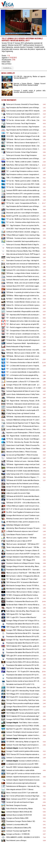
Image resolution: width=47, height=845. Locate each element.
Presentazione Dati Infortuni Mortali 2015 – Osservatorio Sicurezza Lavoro (23, 570)
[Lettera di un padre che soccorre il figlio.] (3, 494)
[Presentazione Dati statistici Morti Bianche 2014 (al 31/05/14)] (3, 659)
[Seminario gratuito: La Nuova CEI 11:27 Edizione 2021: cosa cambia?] (3, 382)
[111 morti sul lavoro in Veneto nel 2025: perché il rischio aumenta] (3, 118)
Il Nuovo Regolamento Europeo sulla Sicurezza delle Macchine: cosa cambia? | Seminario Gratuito (23, 200)
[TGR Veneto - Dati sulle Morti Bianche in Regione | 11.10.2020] (3, 478)
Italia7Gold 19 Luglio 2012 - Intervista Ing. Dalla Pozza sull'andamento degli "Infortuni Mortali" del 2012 (23, 729)
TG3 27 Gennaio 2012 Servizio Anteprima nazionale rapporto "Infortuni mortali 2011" (23, 754)
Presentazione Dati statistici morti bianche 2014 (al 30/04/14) (23, 665)
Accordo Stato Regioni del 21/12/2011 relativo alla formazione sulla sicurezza (23, 748)
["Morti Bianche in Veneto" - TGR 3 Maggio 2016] (3, 561)
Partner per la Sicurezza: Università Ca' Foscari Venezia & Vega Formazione (23, 104)
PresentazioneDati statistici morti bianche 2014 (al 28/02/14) (23, 678)
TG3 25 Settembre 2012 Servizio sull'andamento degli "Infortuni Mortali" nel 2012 (23, 716)
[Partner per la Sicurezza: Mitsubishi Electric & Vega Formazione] (3, 245)
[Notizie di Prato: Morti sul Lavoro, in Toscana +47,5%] (3, 599)
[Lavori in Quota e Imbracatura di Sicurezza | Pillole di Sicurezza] (3, 430)
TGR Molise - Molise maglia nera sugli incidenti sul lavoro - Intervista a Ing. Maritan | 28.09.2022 (23, 295)
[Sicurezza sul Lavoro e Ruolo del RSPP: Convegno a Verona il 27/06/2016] (3, 554)
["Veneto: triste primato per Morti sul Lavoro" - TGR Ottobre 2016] (3, 548)
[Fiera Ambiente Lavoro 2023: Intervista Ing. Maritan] (3, 210)
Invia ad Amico (6, 64)
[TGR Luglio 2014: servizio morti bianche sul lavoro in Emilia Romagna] (3, 656)
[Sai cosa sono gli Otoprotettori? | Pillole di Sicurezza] (3, 455)
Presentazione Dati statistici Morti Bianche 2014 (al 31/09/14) (23, 643)
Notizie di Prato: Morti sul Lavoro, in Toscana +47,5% (22, 598)
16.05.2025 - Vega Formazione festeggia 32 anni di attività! (23, 136)
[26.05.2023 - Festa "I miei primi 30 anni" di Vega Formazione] (3, 229)
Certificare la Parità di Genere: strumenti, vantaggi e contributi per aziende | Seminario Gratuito (23, 232)
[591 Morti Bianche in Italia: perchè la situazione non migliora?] (3, 522)
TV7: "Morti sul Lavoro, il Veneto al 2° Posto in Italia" (22, 579)
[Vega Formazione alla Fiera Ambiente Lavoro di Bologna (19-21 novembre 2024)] (3, 159)
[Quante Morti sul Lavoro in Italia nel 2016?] (3, 541)
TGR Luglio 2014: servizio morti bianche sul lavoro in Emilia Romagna (23, 656)
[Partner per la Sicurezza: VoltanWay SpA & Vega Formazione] (3, 248)
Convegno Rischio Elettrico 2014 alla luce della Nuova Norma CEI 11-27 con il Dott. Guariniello (23, 662)
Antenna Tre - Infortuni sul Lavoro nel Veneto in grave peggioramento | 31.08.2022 (23, 305)
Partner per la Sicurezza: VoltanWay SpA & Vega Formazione (23, 248)
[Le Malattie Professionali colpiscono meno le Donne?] (3, 532)
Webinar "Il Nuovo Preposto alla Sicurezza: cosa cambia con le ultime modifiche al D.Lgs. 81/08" (23, 350)
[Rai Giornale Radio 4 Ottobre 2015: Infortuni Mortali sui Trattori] (3, 605)
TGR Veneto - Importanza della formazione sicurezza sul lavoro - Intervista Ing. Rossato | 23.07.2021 (23, 417)
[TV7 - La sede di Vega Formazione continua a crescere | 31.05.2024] (3, 172)
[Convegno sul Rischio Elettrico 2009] (3, 819)
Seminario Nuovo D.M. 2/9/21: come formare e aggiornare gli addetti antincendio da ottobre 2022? (23, 286)
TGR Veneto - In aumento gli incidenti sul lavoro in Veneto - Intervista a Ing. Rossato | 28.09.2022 (23, 292)
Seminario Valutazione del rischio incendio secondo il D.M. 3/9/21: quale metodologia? (23, 289)
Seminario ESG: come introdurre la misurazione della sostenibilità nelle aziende (23, 270)
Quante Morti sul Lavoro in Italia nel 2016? (19, 541)
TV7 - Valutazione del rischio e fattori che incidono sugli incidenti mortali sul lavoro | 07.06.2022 (23, 321)
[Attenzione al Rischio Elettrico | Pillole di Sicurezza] (3, 452)
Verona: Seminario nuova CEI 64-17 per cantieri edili (22, 793)
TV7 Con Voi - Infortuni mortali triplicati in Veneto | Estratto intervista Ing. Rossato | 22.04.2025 (23, 146)
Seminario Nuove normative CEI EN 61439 (19, 815)
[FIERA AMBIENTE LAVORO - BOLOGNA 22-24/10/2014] (3, 838)
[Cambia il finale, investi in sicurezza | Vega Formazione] (3, 127)
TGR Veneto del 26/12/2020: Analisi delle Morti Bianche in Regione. (23, 468)
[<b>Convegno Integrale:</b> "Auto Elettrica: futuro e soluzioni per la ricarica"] (3, 723)
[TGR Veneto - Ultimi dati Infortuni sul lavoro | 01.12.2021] (3, 388)
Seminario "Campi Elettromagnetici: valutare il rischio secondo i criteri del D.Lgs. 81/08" (23, 735)
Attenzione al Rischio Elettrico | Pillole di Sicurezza (21, 452)
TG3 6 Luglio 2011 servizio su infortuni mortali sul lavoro (23, 773)
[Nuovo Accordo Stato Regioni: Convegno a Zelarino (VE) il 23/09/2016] (3, 551)
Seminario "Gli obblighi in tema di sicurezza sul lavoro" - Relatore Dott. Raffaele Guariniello (23, 732)
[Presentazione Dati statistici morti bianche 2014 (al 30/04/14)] (3, 666)
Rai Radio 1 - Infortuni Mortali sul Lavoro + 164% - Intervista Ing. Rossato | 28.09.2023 (23, 299)
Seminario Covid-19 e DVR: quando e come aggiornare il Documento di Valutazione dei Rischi (23, 458)
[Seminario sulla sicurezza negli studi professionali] (3, 784)
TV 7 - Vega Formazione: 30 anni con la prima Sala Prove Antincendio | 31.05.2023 (23, 225)
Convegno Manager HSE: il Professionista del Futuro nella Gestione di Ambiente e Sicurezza (23, 426)
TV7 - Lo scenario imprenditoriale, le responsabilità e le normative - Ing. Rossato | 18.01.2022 (23, 372)
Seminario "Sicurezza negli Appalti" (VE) (18, 831)
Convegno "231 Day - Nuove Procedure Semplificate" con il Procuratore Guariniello (23, 640)
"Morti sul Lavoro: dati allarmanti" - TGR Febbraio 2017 (22, 544)
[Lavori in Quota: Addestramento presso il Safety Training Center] (3, 395)
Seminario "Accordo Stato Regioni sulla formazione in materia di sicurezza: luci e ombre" (23, 745)
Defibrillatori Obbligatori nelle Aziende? (18, 525)
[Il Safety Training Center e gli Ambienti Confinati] (3, 414)
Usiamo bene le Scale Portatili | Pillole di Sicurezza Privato (23, 445)
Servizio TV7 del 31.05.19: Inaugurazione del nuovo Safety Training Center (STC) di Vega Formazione (23, 487)
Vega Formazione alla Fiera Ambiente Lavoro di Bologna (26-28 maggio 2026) (23, 107)
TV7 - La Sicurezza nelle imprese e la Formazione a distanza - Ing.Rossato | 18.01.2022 (23, 369)
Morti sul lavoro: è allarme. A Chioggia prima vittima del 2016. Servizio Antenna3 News (23, 576)
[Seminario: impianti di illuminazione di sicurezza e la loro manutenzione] (3, 777)
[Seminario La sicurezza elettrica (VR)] (3, 825)
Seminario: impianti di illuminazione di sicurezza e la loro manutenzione (23, 777)
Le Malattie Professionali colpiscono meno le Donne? (22, 531)
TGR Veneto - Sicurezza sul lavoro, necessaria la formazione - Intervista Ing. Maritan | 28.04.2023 (23, 238)
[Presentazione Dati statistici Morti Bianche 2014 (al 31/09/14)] (3, 643)
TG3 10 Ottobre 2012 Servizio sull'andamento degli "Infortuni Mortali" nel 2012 (23, 713)
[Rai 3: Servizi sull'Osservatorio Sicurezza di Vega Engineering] (3, 796)
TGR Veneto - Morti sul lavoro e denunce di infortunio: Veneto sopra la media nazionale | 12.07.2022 (23, 308)
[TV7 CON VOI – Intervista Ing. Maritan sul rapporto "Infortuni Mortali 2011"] (3, 742)
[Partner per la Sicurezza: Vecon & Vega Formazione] (3, 156)
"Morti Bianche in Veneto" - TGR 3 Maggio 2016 (20, 560)
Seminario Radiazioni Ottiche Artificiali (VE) (19, 812)
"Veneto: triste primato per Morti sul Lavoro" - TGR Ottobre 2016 (23, 547)
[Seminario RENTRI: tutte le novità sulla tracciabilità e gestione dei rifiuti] (3, 191)
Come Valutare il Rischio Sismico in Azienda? (19, 534)
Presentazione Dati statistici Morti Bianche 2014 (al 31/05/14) (23, 659)
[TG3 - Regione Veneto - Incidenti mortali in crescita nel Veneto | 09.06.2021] (3, 436)
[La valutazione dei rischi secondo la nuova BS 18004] (3, 764)
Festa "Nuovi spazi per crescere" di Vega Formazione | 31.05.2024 (23, 168)
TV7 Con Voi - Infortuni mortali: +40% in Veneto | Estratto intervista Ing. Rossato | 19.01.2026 (23, 120)
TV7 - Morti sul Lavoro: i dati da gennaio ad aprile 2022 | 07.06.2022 (23, 324)
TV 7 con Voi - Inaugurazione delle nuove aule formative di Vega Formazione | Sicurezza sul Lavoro (23, 337)
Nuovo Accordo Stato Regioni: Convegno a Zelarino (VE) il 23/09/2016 (23, 550)
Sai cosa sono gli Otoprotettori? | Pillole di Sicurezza (22, 455)
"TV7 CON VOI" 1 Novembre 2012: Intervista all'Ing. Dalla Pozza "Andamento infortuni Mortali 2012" (23, 687)
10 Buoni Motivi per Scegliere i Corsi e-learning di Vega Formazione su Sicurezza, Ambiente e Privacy (23, 235)
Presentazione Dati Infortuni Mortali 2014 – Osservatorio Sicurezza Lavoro (23, 633)
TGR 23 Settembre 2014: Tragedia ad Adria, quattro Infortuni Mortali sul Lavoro (23, 646)
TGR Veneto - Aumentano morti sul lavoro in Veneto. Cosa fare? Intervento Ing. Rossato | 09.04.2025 (23, 149)
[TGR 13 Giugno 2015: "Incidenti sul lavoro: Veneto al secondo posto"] (3, 627)
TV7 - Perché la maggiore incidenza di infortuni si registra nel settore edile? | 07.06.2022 (23, 327)
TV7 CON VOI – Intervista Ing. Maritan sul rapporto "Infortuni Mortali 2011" (23, 742)
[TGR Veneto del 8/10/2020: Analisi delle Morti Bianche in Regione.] (3, 481)
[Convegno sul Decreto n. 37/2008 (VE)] (3, 835)
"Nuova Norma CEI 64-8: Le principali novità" (23, 710)
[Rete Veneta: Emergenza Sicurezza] (3, 806)
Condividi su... (7, 68)
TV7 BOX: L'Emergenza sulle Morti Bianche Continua (22, 595)
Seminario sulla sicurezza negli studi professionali (21, 783)
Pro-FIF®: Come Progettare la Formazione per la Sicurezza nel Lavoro (23, 512)
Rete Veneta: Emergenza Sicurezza (16, 805)
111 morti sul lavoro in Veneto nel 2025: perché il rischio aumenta (23, 117)
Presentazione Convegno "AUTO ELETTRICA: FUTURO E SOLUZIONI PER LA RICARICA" (23, 726)
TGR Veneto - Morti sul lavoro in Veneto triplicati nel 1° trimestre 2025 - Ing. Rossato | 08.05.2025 (23, 143)
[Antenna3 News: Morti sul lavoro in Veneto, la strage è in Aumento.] (3, 592)
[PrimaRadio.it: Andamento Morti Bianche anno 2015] (3, 602)
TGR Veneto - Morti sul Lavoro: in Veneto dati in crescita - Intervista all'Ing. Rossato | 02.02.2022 (23, 356)
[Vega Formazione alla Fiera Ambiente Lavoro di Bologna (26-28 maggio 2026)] (3, 108)
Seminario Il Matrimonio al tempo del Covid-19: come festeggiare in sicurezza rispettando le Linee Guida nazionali (23, 420)
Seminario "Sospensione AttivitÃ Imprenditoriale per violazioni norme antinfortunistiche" (23, 343)
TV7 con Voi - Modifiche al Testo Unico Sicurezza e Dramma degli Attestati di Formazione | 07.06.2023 (23, 219)
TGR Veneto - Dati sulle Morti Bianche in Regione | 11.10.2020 (23, 477)
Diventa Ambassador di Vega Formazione (18, 346)
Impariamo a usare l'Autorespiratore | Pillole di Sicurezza (23, 432)
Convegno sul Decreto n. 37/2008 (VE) (18, 834)
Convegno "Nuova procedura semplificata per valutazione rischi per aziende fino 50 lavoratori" (23, 703)
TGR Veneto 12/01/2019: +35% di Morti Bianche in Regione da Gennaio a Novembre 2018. (23, 503)
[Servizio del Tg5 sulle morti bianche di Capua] (3, 803)
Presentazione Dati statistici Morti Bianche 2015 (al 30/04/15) (23, 624)
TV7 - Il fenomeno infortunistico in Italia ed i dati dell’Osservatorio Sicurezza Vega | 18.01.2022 (23, 362)
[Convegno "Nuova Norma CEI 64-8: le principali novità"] (3, 707)
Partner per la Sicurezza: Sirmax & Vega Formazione (21, 152)
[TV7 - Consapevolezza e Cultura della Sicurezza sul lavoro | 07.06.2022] (3, 331)
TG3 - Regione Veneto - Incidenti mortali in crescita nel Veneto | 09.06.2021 (23, 436)
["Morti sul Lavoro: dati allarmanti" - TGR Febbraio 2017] (3, 545)
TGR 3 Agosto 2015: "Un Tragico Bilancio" (19, 614)
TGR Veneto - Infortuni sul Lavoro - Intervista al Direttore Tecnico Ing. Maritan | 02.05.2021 (23, 461)
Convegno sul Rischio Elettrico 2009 (17, 818)
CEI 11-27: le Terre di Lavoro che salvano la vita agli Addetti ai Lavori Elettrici (23, 509)
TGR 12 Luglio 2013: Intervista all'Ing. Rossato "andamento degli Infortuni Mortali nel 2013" (23, 691)
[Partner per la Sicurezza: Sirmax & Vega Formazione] (3, 153)
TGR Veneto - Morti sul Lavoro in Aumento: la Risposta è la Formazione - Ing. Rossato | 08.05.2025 (23, 139)
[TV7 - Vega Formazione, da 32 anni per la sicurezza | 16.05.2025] (3, 134)
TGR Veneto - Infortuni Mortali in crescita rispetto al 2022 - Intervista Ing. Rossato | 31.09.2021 (23, 410)
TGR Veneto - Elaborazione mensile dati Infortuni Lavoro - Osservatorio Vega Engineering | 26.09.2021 (23, 404)
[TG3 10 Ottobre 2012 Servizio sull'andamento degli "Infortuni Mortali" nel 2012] (3, 713)
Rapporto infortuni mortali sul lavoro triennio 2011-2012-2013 (23, 681)
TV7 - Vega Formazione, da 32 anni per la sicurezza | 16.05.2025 (23, 133)
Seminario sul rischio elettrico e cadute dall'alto (20, 770)
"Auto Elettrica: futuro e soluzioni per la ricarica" (23, 722)
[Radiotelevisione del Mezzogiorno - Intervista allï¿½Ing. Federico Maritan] (3, 787)
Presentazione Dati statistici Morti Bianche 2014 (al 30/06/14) (23, 652)
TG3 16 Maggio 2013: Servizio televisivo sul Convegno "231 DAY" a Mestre (23, 694)
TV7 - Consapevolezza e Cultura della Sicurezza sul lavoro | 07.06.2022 (23, 331)
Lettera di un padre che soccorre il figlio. (18, 493)
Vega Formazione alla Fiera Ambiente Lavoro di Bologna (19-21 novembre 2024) (23, 158)
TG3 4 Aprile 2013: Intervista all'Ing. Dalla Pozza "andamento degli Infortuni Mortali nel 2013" (23, 700)
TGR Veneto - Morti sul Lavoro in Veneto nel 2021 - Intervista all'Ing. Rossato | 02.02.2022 (23, 353)
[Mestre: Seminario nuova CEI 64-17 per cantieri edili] (3, 800)
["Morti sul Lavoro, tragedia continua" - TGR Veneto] (3, 538)
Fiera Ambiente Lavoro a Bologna (16, 840)
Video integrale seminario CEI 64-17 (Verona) (19, 789)
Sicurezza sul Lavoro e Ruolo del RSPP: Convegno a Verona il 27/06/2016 (23, 554)
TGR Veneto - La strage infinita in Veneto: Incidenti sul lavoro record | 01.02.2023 (23, 273)
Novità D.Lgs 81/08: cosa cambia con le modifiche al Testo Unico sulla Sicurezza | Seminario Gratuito (23, 216)
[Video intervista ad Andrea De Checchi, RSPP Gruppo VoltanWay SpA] (3, 255)
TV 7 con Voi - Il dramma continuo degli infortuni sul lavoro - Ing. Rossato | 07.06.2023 (23, 222)
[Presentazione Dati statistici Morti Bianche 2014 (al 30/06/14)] (3, 653)
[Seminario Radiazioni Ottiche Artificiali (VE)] (3, 812)
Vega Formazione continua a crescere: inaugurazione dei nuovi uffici (23, 174)
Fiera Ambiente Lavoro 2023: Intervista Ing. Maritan (21, 209)
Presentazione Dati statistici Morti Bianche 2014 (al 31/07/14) (23, 649)
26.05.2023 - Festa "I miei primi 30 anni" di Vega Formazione (23, 229)
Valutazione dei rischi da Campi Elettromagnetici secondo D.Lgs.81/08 (23, 738)
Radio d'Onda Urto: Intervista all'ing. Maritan (19, 808)
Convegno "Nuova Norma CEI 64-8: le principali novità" (22, 707)
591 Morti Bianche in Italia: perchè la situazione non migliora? (23, 522)
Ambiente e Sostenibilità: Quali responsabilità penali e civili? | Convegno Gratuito (23, 241)
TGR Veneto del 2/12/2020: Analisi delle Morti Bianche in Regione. (23, 471)
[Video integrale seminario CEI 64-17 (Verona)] (3, 790)
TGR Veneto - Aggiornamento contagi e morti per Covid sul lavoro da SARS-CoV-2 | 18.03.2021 (23, 464)
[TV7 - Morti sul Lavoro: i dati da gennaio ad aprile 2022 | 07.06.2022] (3, 325)
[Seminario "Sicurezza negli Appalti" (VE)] (3, 831)
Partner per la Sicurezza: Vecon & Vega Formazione (21, 155)
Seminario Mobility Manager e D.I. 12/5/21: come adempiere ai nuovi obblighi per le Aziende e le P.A (23, 407)
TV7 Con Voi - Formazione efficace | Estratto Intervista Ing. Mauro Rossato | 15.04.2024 (23, 187)
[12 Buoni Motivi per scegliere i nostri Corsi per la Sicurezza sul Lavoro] (3, 506)
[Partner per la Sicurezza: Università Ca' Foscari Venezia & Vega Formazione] (3, 105)
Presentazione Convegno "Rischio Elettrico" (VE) (20, 821)
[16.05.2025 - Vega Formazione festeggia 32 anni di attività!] (3, 137)
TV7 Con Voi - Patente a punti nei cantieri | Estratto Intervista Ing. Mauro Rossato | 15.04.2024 (23, 181)
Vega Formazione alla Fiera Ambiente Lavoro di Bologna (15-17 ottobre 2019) (23, 483)
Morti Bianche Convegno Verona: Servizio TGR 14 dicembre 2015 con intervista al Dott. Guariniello (23, 589)
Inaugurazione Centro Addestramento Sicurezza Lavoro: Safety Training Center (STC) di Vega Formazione (23, 490)
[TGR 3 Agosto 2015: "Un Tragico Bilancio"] (3, 615)
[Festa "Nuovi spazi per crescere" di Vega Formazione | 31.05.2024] (3, 169)
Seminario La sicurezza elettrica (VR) (17, 824)
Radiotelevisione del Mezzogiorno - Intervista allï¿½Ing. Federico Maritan (23, 786)
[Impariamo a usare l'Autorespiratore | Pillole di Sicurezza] (3, 433)
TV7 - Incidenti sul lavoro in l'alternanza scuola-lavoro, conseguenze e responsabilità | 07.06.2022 (23, 318)
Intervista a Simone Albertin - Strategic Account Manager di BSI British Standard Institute (29, 84)
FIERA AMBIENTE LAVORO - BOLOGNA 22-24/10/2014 (23, 837)
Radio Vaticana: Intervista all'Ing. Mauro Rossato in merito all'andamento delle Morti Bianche (23, 611)
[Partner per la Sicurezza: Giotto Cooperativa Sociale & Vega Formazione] (3, 114)
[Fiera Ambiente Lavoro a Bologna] (3, 841)
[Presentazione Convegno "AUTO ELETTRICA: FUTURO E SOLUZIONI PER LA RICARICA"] (3, 726)
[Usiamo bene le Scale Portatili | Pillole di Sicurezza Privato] (3, 446)
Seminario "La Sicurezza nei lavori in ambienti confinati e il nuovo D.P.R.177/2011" (23, 758)
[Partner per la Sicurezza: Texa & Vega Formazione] (3, 124)
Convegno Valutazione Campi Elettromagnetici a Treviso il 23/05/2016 (23, 557)
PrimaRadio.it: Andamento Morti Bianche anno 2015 (22, 601)
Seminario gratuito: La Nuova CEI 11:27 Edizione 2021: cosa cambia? (23, 381)
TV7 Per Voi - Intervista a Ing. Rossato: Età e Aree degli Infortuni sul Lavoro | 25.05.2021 (23, 442)
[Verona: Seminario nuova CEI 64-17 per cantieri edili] (3, 793)
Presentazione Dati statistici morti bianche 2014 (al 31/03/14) (23, 675)
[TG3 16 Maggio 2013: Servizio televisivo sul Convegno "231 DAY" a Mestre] (3, 694)
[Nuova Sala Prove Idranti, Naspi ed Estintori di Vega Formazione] (3, 267)
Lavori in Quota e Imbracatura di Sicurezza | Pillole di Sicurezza (23, 429)
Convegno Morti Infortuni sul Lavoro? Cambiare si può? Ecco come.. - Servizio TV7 (23, 515)
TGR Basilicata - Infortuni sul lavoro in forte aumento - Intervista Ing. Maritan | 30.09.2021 (23, 397)
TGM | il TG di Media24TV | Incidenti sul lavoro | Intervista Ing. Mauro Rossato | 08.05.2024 (23, 178)
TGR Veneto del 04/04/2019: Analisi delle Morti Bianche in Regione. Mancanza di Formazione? (23, 496)
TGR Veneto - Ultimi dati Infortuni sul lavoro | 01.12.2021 (23, 388)
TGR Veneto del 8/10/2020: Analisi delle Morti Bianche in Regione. (23, 480)
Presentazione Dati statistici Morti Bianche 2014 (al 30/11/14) (23, 636)
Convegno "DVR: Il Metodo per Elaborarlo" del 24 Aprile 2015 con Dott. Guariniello (23, 630)
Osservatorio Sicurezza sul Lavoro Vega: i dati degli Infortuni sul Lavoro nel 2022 (23, 260)
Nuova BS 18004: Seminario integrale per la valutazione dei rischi (23, 767)
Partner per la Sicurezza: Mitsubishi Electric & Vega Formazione (23, 244)
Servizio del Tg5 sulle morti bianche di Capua (20, 802)
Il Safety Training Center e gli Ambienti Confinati (20, 413)
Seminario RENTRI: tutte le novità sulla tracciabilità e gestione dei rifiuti (23, 190)
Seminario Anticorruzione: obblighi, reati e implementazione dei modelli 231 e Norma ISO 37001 (23, 197)
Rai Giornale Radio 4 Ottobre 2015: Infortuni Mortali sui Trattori (23, 605)
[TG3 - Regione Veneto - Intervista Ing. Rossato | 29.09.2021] (3, 401)
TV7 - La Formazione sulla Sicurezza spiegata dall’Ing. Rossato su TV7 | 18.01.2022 (23, 375)
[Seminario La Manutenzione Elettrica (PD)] (3, 828)
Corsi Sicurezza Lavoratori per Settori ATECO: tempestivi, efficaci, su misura (23, 111)
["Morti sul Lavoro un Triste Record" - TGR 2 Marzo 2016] (3, 573)
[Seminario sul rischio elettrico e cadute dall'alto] (3, 771)
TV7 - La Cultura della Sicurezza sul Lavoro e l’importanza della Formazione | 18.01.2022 (23, 366)
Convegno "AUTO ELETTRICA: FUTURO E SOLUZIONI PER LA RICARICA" (23, 719)
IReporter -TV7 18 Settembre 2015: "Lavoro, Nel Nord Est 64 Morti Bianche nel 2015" (23, 608)
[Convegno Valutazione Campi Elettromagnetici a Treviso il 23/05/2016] (3, 557)
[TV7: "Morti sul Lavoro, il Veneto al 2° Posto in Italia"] (3, 580)
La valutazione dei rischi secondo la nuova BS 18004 (22, 764)
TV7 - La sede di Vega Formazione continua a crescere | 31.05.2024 (23, 171)
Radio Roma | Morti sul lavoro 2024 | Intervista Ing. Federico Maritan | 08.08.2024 (23, 165)
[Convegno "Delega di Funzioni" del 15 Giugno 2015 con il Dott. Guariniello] (3, 621)
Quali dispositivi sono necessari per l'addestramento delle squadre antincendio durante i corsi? (23, 264)
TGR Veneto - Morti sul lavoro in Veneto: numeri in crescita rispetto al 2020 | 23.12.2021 (23, 378)
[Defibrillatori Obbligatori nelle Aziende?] (3, 525)
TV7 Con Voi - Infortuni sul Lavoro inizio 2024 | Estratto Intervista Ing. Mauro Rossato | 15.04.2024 (23, 184)
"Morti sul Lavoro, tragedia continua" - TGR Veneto (21, 538)
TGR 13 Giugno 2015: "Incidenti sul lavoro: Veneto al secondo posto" (23, 627)
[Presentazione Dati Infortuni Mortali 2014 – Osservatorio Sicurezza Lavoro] (3, 634)
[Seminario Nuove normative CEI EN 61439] (3, 815)
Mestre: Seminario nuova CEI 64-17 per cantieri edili (22, 799)
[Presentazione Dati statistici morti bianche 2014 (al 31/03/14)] (3, 675)
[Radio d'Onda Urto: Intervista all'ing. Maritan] (3, 809)
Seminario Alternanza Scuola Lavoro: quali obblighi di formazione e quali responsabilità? (23, 280)
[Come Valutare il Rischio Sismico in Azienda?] (3, 535)
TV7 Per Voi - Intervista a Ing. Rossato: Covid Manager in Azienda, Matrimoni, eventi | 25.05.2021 (23, 439)
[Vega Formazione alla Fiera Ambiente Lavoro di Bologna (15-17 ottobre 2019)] (3, 484)
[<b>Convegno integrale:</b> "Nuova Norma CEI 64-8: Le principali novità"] (3, 710)
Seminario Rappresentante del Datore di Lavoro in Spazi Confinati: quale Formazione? (23, 391)
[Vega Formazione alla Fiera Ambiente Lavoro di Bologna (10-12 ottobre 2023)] (3, 207)
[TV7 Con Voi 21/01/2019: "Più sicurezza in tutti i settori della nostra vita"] (3, 500)
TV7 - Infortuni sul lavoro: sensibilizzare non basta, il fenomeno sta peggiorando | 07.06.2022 (23, 334)
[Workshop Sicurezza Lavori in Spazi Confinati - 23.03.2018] (3, 519)
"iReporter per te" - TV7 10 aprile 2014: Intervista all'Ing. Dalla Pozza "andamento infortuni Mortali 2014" (23, 671)
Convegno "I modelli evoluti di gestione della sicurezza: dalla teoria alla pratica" (23, 751)
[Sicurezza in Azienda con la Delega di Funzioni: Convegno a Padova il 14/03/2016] (3, 564)
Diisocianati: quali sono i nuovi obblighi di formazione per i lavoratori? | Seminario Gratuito (23, 213)
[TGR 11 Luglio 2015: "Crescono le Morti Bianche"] (3, 618)
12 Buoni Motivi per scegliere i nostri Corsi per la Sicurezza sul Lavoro (23, 506)
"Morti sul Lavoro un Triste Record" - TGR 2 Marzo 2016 (23, 573)
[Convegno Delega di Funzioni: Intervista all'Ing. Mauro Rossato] (3, 567)
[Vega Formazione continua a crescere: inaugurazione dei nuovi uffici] (3, 175)
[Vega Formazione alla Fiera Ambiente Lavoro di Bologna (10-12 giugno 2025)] (3, 130)
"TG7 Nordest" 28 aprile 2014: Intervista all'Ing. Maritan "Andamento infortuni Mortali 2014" (23, 668)
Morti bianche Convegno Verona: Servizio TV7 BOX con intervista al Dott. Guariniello (23, 585)
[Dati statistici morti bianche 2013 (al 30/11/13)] (3, 685)
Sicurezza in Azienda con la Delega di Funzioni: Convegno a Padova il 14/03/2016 (23, 563)
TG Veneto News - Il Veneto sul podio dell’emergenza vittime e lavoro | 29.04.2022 (23, 340)
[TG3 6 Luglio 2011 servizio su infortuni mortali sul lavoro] (3, 774)
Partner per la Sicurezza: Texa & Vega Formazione (21, 123)
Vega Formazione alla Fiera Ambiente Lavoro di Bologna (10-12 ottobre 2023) (23, 206)
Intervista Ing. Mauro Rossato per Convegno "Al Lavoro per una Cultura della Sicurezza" (23, 528)
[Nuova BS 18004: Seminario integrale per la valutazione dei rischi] (3, 768)
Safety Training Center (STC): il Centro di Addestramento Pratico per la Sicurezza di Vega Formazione (23, 257)
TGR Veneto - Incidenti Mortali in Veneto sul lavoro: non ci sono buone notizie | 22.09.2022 (23, 302)
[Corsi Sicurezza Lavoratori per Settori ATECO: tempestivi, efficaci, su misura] (3, 111)
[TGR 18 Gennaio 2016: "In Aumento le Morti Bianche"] (3, 583)
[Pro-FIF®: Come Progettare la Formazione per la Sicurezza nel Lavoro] (3, 513)
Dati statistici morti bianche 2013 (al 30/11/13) (20, 684)
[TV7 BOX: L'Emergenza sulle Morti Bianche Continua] (3, 596)
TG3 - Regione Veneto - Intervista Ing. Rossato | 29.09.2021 (23, 401)
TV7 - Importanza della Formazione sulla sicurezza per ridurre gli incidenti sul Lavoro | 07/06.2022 (23, 315)
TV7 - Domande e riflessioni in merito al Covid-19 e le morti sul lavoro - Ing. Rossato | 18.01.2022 (23, 359)
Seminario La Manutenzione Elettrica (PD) (18, 828)
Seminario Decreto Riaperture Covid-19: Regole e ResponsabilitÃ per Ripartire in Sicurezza (23, 423)
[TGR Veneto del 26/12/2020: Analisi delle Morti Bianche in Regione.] (3, 468)
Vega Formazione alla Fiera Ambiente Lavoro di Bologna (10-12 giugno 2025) (23, 130)
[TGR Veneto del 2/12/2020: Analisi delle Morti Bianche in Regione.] (3, 471)
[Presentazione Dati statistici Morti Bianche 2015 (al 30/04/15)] (3, 624)
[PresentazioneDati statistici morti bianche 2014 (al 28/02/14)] (3, 678)
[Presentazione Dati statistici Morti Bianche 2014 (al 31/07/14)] (3, 650)
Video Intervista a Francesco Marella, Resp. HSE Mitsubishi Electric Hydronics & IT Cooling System (23, 251)
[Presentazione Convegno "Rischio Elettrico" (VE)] (3, 822)
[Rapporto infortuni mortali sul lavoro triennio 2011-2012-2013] (3, 682)
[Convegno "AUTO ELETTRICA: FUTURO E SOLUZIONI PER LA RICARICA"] (3, 720)
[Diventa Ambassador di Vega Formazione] (3, 347)
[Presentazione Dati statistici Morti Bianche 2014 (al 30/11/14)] (3, 637)
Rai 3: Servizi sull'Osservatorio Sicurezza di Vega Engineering (23, 796)
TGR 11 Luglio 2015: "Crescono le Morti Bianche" (21, 617)
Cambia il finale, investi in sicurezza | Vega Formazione (22, 127)
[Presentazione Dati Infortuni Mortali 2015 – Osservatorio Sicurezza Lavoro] (3, 570)
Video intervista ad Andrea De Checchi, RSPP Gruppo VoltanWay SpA (23, 254)
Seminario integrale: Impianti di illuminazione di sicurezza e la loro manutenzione (23, 780)
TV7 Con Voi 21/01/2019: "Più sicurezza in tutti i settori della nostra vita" (23, 499)
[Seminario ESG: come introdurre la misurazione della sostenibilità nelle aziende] (3, 271)
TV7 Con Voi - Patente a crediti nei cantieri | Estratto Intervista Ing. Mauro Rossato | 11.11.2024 (23, 162)
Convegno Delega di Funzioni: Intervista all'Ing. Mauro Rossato (23, 566)
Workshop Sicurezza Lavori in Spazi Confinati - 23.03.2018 (23, 519)
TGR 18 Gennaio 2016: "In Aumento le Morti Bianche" (22, 582)
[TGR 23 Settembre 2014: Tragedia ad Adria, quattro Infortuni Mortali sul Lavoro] (3, 647)
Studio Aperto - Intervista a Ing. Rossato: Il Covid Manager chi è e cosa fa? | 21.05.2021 (23, 448)
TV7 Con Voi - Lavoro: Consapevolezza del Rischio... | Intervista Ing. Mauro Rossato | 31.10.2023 (23, 203)
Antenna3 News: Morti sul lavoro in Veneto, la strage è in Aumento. (23, 592)
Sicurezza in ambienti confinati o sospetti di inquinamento (23, 761)
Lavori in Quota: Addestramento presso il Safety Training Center (23, 394)
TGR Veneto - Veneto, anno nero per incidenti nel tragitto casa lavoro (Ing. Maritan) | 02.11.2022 (23, 283)
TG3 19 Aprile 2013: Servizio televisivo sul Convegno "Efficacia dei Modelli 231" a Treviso (23, 697)
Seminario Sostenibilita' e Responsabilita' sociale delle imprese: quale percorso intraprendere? (23, 311)
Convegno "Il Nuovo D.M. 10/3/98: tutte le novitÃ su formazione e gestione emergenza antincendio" (23, 385)
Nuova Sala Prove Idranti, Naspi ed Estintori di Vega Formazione (23, 267)
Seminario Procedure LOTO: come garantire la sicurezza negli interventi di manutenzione (23, 193)
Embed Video (6, 62)
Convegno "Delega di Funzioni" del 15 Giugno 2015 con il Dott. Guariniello (23, 620)
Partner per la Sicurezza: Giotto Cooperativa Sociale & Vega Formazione (23, 114)
